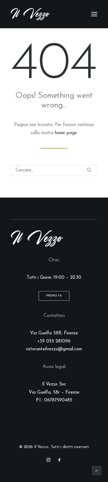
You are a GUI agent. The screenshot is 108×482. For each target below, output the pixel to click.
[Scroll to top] (96, 470)
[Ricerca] (54, 170)
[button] (94, 14)
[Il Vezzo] (30, 14)
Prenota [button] (54, 295)
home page (66, 133)
